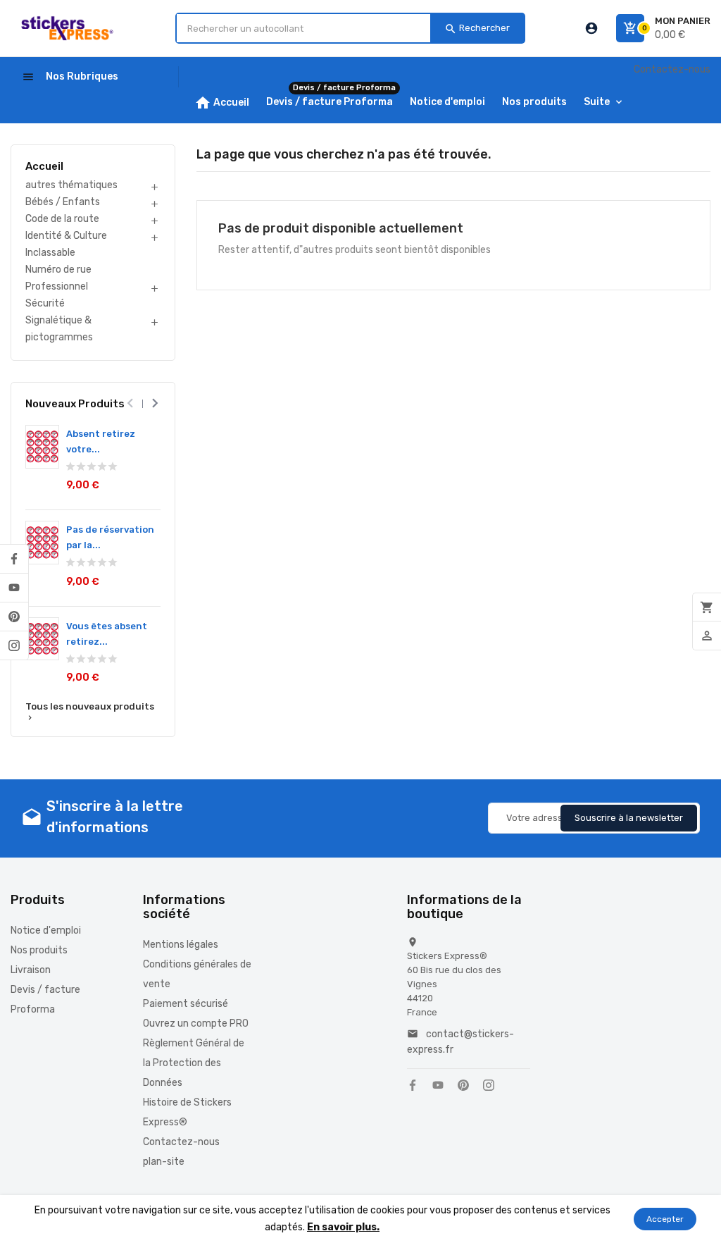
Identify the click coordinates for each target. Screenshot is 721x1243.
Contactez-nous (672, 69)
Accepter (665, 1219)
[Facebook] (14, 559)
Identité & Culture (66, 236)
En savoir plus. (343, 1227)
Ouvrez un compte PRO (196, 1023)
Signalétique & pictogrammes (59, 328)
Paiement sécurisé (185, 1004)
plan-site (163, 1162)
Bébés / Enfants (62, 202)
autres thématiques (71, 185)
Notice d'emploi (46, 930)
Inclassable (50, 253)
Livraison (31, 970)
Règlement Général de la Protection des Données (193, 1063)
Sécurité (45, 303)
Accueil (44, 166)
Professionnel (56, 286)
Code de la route (62, 219)
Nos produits (39, 950)
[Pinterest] (14, 616)
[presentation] (130, 403)
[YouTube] (14, 588)
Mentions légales (180, 945)
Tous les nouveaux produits (89, 712)
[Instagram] (14, 645)
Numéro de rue (58, 270)
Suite (597, 102)
